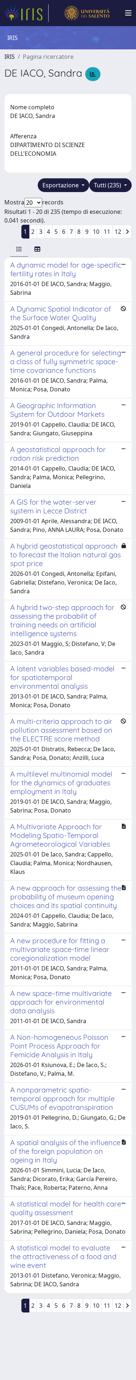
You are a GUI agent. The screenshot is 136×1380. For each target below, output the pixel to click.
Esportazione (61, 185)
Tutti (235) (108, 185)
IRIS (9, 57)
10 (96, 232)
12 (118, 232)
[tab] (19, 249)
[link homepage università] (86, 13)
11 (107, 232)
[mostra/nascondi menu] (128, 13)
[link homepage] (26, 13)
